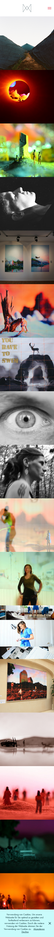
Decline (25, 931)
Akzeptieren (39, 929)
